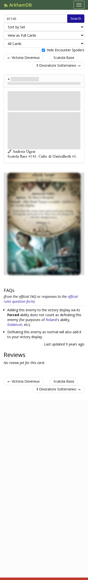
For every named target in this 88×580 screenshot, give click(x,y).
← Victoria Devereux (23, 57)
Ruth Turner (25, 79)
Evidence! (14, 324)
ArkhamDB (20, 5)
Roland (51, 319)
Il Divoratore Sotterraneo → (58, 65)
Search (75, 18)
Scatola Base (64, 57)
